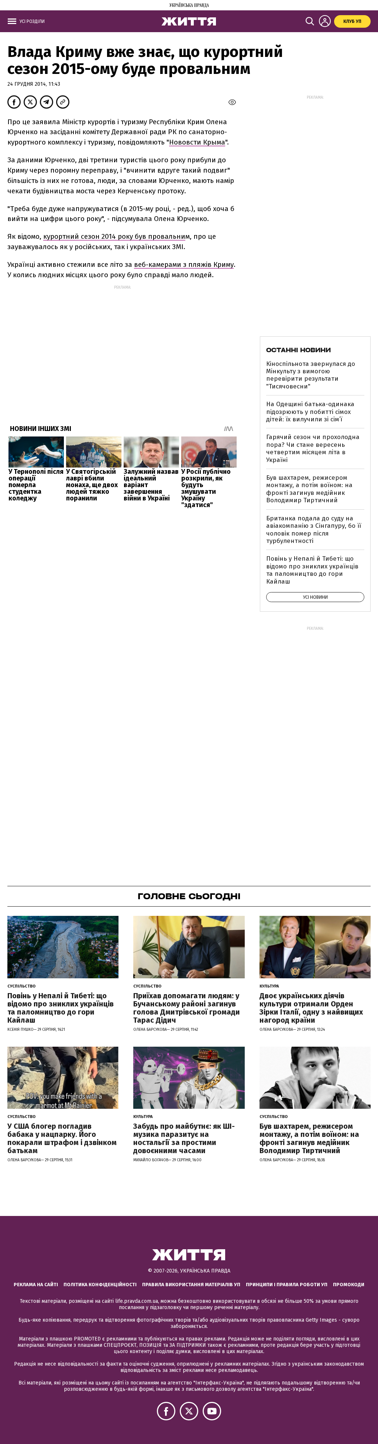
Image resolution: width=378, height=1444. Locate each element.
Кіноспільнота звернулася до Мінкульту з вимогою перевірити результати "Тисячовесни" (310, 375)
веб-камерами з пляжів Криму (184, 264)
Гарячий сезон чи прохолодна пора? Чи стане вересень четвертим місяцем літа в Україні (313, 448)
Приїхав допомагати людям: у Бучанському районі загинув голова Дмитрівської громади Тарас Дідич (186, 1008)
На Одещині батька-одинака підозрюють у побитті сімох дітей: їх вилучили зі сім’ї (310, 411)
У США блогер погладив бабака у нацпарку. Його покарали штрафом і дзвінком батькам (62, 1138)
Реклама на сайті (36, 1284)
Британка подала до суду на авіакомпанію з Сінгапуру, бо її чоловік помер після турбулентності (313, 529)
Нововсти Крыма (197, 142)
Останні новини (298, 350)
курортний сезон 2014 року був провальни (114, 236)
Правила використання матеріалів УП (191, 1284)
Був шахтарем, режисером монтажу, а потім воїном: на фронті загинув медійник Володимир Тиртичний (309, 489)
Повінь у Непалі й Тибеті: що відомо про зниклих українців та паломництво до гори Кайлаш (312, 570)
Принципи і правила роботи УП (286, 1284)
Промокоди (348, 1284)
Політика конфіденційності (100, 1284)
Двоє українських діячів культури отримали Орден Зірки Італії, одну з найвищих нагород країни (311, 1008)
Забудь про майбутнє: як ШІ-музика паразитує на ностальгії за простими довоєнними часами (184, 1138)
